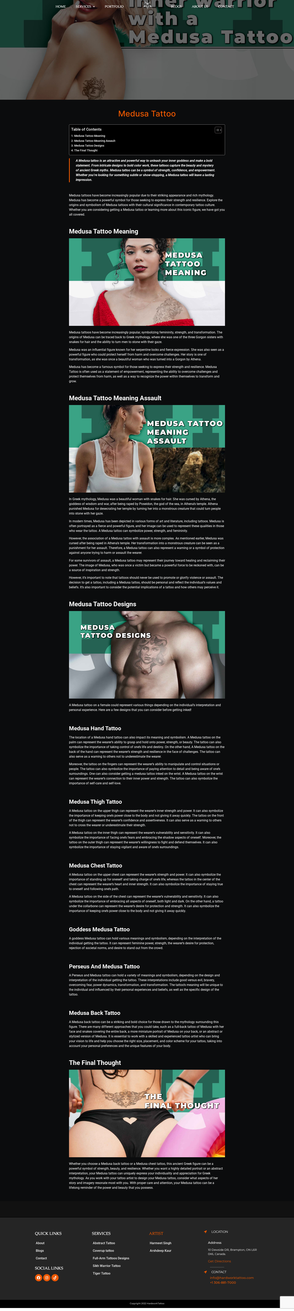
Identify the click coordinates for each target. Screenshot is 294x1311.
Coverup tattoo (103, 1251)
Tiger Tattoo (101, 1273)
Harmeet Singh (160, 1243)
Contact (226, 6)
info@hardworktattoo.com (232, 1278)
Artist (156, 1233)
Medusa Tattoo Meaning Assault (94, 141)
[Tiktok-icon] (55, 1277)
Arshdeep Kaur (160, 1251)
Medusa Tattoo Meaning (89, 136)
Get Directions (219, 1261)
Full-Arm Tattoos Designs (111, 1258)
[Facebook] (38, 1277)
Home (61, 6)
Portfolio (114, 6)
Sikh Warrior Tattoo (107, 1266)
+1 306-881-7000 (223, 1282)
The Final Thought (86, 150)
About (40, 1243)
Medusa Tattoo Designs (89, 145)
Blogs (176, 6)
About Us (200, 6)
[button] (85, 6)
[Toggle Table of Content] (216, 130)
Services (83, 6)
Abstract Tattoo (104, 1243)
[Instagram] (46, 1277)
